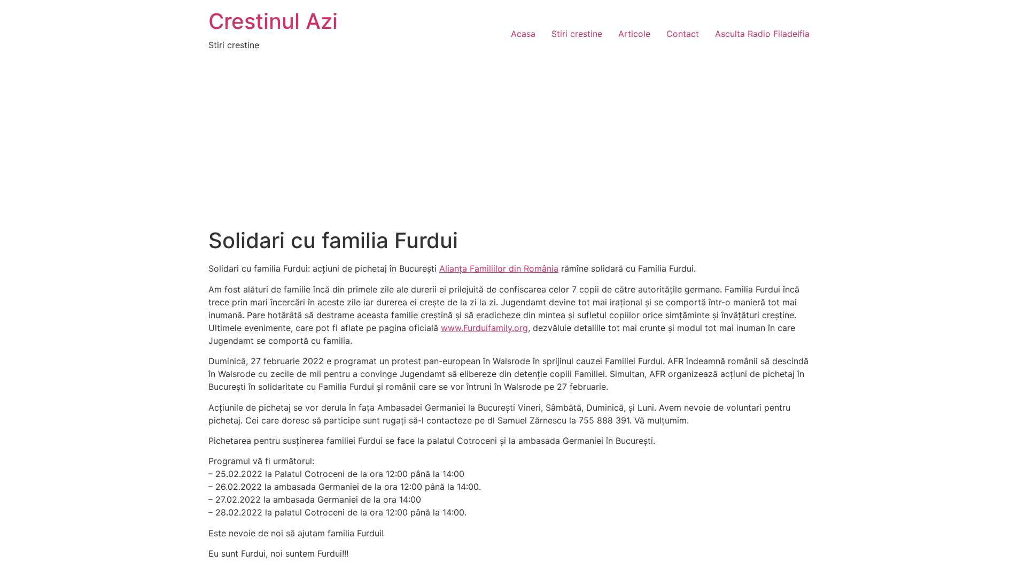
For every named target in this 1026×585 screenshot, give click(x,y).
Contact (682, 33)
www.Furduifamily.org (484, 327)
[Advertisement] (513, 147)
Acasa (523, 33)
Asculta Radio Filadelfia (762, 33)
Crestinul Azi (273, 21)
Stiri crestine (576, 33)
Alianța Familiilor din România (498, 268)
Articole (634, 33)
